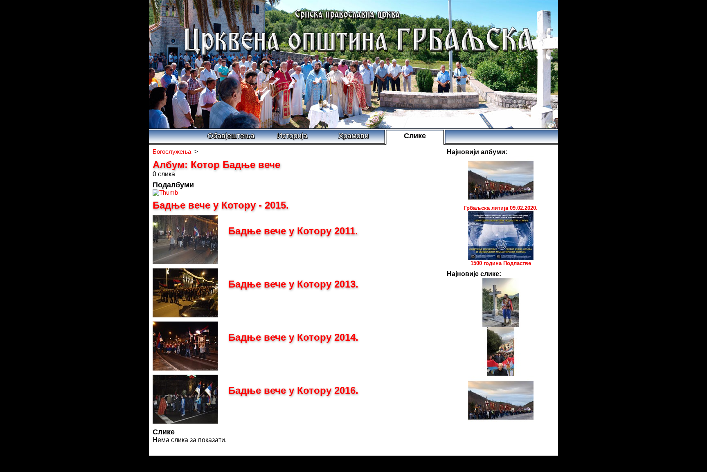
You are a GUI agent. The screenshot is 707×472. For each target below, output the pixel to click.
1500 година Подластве (501, 263)
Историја (292, 136)
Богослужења (172, 151)
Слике (415, 136)
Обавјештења (230, 136)
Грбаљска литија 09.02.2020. (501, 208)
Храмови (353, 136)
